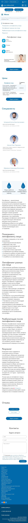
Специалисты (4, 469)
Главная (3, 18)
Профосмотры (4, 478)
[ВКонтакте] (2, 502)
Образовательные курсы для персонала (10, 486)
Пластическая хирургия (15, 18)
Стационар (3, 472)
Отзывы (8, 45)
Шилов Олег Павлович (14, 145)
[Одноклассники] (4, 502)
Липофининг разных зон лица (11, 28)
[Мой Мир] (6, 502)
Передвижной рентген (6, 482)
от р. (9, 41)
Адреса (8, 50)
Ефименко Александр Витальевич (14, 168)
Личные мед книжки (5, 479)
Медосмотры (4, 473)
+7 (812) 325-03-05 (6, 511)
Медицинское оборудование (8, 488)
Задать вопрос (14, 69)
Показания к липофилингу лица (11, 25)
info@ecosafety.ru (5, 507)
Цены (7, 39)
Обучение (3, 495)
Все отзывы (14, 412)
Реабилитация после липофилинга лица (14, 30)
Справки (3, 475)
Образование (4, 491)
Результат (5, 33)
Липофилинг (23, 18)
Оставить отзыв (14, 409)
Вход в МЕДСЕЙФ (5, 498)
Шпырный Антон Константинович (14, 122)
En (25, 1)
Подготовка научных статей (7, 494)
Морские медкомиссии (6, 480)
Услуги (2, 468)
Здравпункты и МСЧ (6, 483)
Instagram (17, 388)
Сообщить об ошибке (6, 499)
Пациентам (7, 18)
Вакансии (3, 492)
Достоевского (9, 52)
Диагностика (4, 471)
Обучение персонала (6, 487)
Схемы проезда (5, 515)
